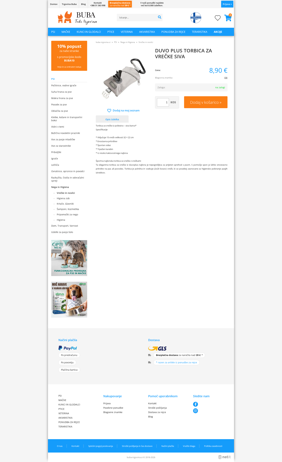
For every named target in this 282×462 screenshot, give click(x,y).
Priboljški (56, 152)
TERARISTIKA (199, 32)
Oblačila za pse (59, 110)
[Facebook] (208, 404)
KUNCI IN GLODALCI (89, 32)
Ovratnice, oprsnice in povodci (68, 171)
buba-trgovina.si (103, 42)
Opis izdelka (112, 119)
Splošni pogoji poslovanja (100, 446)
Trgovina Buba (69, 4)
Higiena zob (63, 198)
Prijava (227, 4)
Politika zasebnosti (213, 446)
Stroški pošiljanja (157, 407)
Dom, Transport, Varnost (64, 225)
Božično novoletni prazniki (65, 133)
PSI (53, 32)
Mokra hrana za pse (62, 98)
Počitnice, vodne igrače (63, 85)
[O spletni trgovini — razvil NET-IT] (224, 457)
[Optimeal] (69, 275)
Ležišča (55, 164)
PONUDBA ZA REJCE (173, 32)
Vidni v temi (57, 126)
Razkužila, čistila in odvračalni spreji (67, 179)
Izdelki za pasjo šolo (62, 232)
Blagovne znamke (112, 412)
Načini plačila (167, 446)
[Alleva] (69, 316)
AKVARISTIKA (147, 32)
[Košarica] (227, 18)
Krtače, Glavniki (65, 203)
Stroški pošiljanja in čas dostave (137, 446)
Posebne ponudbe (113, 407)
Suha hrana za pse (61, 91)
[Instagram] (208, 410)
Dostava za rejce (157, 412)
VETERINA (127, 32)
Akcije (218, 32)
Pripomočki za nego (67, 214)
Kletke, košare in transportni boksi (66, 119)
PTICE (110, 32)
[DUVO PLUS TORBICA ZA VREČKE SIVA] (123, 77)
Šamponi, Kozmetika (68, 209)
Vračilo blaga (189, 446)
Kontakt (152, 403)
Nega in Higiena (60, 187)
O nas (60, 446)
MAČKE (66, 32)
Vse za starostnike (61, 145)
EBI (225, 77)
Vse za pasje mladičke (63, 139)
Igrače (54, 158)
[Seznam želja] (214, 19)
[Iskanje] (159, 17)
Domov (53, 4)
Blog (83, 4)
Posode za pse (59, 104)
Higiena (61, 219)
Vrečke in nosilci (66, 192)
